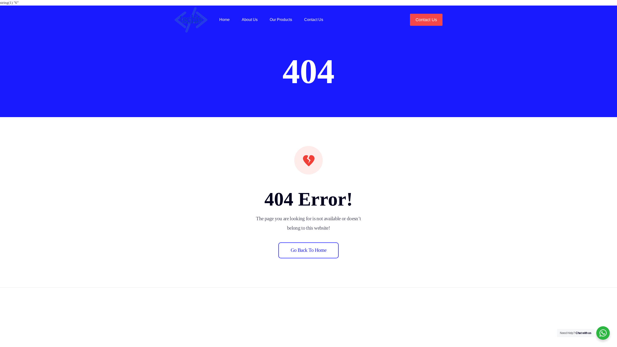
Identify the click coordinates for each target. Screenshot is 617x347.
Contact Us (313, 20)
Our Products (281, 20)
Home (224, 20)
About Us (250, 20)
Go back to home (308, 250)
